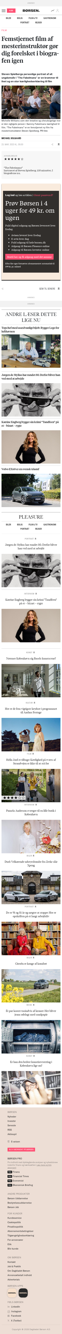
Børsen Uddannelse (18, 1198)
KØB (11, 10)
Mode (29, 1005)
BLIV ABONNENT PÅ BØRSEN (21, 1149)
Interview (29, 593)
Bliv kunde (13, 1248)
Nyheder (12, 1116)
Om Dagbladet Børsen (19, 1270)
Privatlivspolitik (15, 1226)
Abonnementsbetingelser (20, 1231)
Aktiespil (12, 1134)
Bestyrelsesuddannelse (20, 1202)
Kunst (29, 652)
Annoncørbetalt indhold (20, 1275)
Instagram (16, 1311)
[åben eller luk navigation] (4, 10)
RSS (10, 1129)
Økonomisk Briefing (20, 1185)
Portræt (24, 22)
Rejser (38, 22)
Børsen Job (13, 1207)
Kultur (29, 702)
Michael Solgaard (11, 138)
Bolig (20, 18)
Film (4, 30)
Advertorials (14, 1279)
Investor (12, 1121)
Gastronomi (49, 18)
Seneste (12, 1125)
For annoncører (15, 1239)
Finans (14, 1171)
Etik (9, 1244)
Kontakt (11, 1262)
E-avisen (15, 1141)
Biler (8, 18)
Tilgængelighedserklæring (21, 1235)
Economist (15, 1180)
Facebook (16, 1315)
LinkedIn (15, 1306)
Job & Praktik (14, 1266)
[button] (58, 11)
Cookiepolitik (14, 1222)
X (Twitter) (16, 1320)
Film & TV (33, 18)
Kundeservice (15, 1217)
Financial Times (18, 1176)
